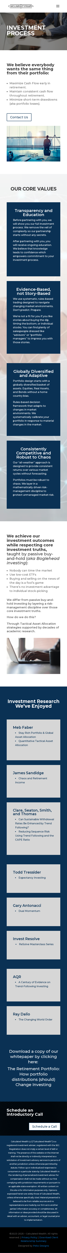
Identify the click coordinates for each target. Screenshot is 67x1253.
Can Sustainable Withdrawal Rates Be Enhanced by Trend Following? (34, 823)
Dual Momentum (29, 911)
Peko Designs (41, 1245)
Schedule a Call (44, 1126)
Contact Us (19, 117)
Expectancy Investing (32, 877)
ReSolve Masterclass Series (36, 944)
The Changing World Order (35, 1019)
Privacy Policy (30, 1237)
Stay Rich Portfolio (30, 732)
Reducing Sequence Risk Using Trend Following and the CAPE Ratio (34, 835)
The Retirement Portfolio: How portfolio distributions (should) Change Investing (33, 1076)
